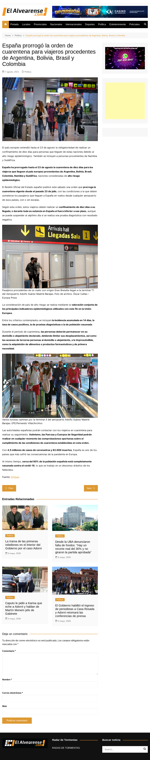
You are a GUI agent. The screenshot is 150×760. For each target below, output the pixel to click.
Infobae (15, 477)
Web (4, 706)
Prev (11, 488)
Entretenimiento (117, 24)
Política (102, 24)
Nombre (7, 679)
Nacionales (56, 24)
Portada (14, 24)
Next (89, 488)
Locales (26, 24)
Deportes (90, 24)
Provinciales (40, 24)
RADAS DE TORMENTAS (66, 748)
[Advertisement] (125, 100)
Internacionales (74, 24)
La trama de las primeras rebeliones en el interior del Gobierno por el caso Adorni (23, 545)
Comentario (9, 651)
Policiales (134, 24)
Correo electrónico (12, 693)
